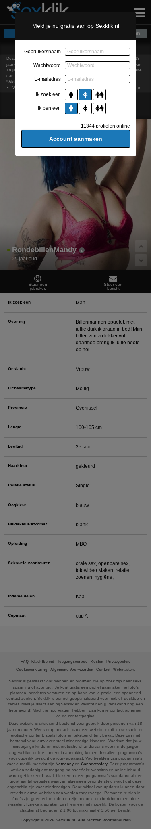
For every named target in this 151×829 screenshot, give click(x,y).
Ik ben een (49, 108)
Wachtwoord (47, 65)
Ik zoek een (48, 94)
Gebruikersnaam (42, 51)
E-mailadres (47, 79)
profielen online (105, 126)
